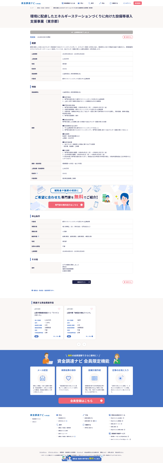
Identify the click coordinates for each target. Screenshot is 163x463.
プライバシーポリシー (53, 452)
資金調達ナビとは (69, 3)
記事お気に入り (62, 421)
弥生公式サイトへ (119, 452)
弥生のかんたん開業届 (116, 421)
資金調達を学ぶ (62, 418)
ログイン (128, 3)
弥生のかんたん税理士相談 (117, 429)
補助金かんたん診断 (63, 430)
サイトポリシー (43, 452)
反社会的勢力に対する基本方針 (91, 452)
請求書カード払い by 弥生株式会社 (119, 436)
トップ (31, 8)
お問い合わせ (111, 452)
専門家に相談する (89, 427)
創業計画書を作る (89, 418)
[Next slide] (84, 344)
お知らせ (34, 421)
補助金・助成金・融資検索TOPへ (44, 290)
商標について (103, 452)
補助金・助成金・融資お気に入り (66, 436)
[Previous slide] (79, 344)
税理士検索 (113, 426)
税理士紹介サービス (115, 424)
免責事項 (62, 452)
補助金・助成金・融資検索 (43, 8)
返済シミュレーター (63, 433)
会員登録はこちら (81, 401)
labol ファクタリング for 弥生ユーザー (120, 439)
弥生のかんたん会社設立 (116, 418)
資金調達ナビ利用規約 (70, 452)
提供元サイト (81, 282)
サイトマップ (80, 452)
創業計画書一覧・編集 (90, 421)
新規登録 (137, 3)
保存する (129, 37)
